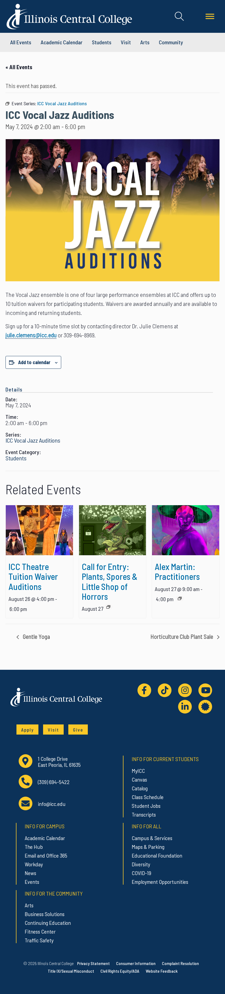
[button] (179, 16)
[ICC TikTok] (164, 690)
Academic (62, 42)
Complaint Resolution (180, 963)
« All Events (18, 67)
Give (78, 729)
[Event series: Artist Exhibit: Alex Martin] (180, 598)
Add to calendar (34, 362)
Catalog (140, 788)
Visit (126, 42)
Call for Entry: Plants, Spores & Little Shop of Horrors (109, 581)
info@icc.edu (52, 804)
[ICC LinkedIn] (185, 707)
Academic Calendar (45, 838)
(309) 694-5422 (54, 782)
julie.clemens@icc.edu (31, 334)
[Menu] (210, 16)
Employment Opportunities (160, 882)
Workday (34, 864)
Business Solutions (44, 914)
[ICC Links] (205, 707)
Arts (145, 42)
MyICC (138, 771)
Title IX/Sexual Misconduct (71, 970)
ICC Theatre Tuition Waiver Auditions (33, 576)
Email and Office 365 (46, 855)
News (30, 873)
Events (32, 882)
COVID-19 (141, 873)
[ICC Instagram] (185, 690)
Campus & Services (152, 838)
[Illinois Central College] (69, 15)
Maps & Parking (148, 847)
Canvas (139, 779)
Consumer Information (136, 963)
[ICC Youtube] (205, 690)
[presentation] (39, 530)
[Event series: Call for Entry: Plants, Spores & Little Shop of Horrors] (108, 607)
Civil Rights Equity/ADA (119, 970)
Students (101, 42)
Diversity (141, 864)
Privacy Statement (93, 963)
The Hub (34, 847)
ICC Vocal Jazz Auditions (32, 440)
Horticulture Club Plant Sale (182, 636)
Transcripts (144, 814)
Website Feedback (162, 970)
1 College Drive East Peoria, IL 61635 (59, 762)
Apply (27, 729)
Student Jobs (146, 806)
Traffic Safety (39, 940)
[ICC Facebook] (144, 690)
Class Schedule (148, 797)
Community (171, 42)
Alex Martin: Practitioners (177, 571)
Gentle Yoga (36, 636)
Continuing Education (48, 923)
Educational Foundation (157, 855)
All (20, 42)
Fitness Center (40, 931)
